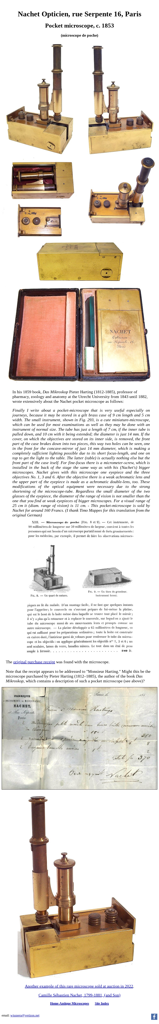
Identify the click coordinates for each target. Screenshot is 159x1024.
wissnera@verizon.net (24, 1015)
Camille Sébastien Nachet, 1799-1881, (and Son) (79, 995)
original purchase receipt (34, 662)
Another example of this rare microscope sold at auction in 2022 (79, 986)
